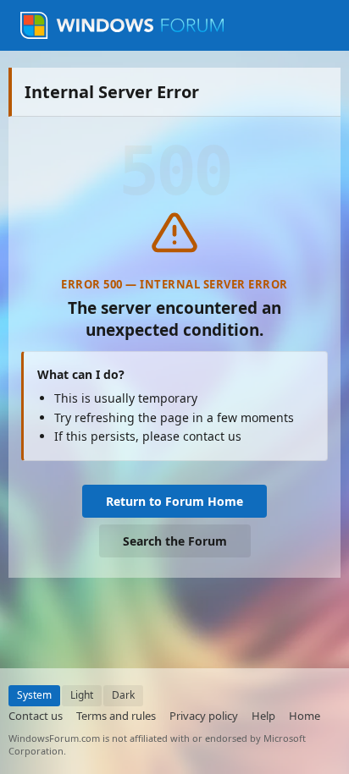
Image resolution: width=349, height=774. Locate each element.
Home (304, 715)
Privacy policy (203, 715)
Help (263, 715)
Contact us (35, 715)
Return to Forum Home (174, 501)
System (34, 695)
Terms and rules (116, 715)
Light (81, 695)
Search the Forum (175, 541)
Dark (123, 695)
